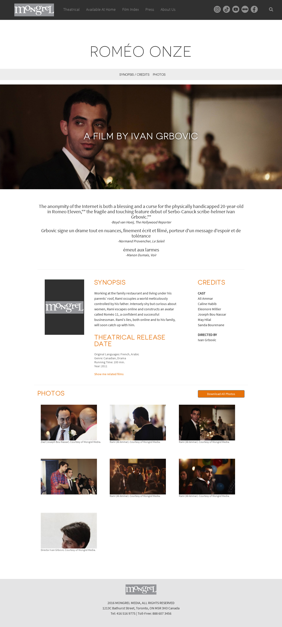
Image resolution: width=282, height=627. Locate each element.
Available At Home (101, 9)
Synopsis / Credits (134, 74)
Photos (159, 74)
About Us (168, 9)
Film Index (130, 9)
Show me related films (109, 374)
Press (149, 9)
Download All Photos (221, 394)
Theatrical (71, 9)
